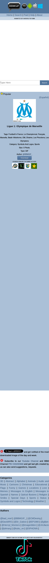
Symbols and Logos (10, 501)
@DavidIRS (6, 522)
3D (1, 481)
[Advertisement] (24, 50)
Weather (39, 501)
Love (44, 488)
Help (32, 15)
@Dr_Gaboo (20, 522)
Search (18, 15)
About (39, 15)
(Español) (44, 97)
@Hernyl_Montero (10, 525)
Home (10, 15)
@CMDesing (34, 518)
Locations (34, 488)
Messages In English (22, 491)
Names (14, 494)
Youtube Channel (30, 460)
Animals (32, 481)
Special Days (18, 498)
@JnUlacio (43, 525)
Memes (4, 491)
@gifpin (44, 522)
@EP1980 (34, 522)
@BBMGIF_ (27, 154)
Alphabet (21, 481)
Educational (41, 484)
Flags (3, 488)
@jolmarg (6, 528)
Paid (26, 15)
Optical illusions (29, 494)
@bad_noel (6, 518)
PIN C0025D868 (15, 463)
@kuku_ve (18, 528)
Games (22, 488)
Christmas (27, 484)
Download (24, 158)
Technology (28, 501)
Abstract (10, 481)
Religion (43, 494)
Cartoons (14, 484)
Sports (32, 498)
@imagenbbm (29, 525)
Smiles (3, 498)
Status (43, 498)
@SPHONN (32, 528)
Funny (12, 488)
